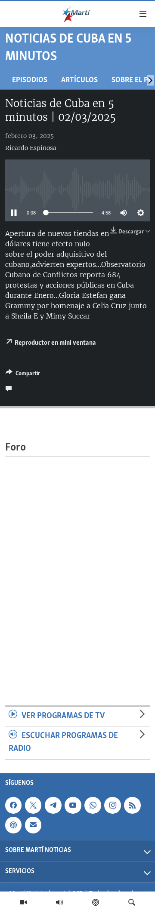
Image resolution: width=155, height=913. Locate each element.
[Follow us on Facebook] (13, 805)
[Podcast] (95, 902)
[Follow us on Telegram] (53, 805)
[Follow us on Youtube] (73, 805)
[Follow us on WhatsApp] (92, 805)
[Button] (23, 375)
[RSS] (132, 805)
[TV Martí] (23, 902)
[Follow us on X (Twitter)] (33, 805)
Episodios (29, 80)
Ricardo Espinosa (30, 148)
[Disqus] (77, 564)
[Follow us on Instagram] (112, 805)
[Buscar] (132, 902)
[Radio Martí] (59, 902)
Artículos (79, 80)
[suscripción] (33, 825)
